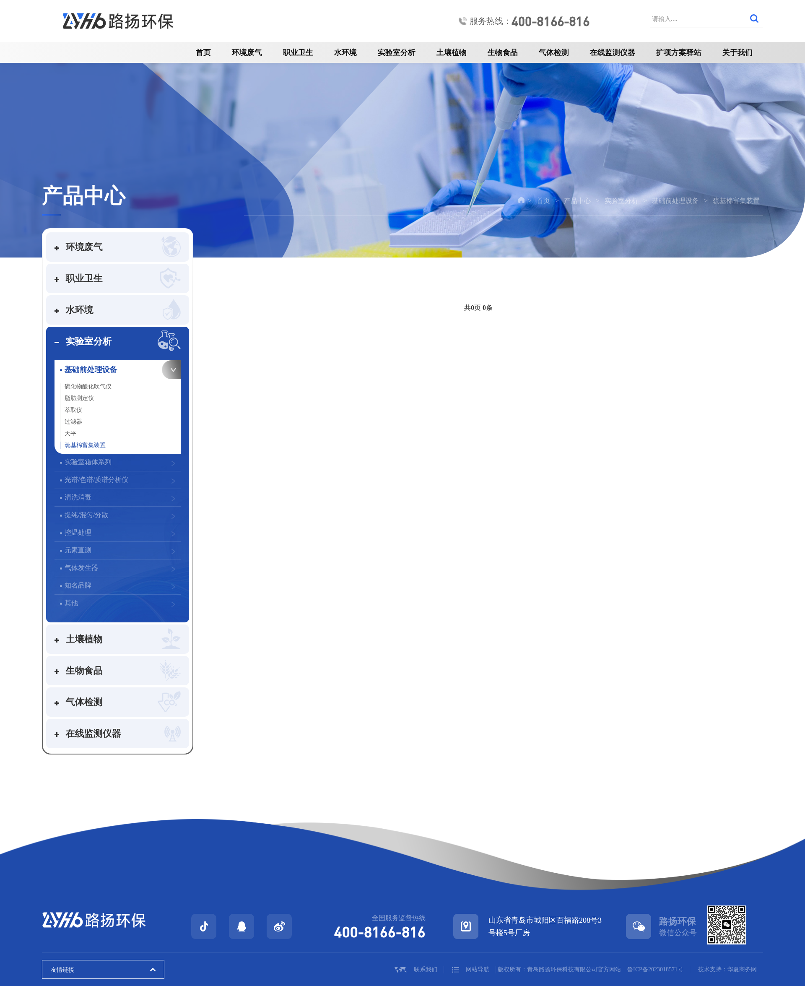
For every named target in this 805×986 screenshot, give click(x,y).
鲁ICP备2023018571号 (655, 969)
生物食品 (503, 52)
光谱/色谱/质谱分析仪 (96, 479)
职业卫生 (298, 52)
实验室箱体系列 (88, 462)
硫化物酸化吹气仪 (88, 386)
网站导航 (477, 969)
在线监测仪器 (612, 52)
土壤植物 (451, 52)
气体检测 (554, 52)
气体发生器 (81, 567)
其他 (71, 602)
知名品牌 (78, 585)
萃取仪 (73, 410)
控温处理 (78, 532)
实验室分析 (396, 52)
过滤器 (73, 422)
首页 (203, 52)
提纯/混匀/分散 (86, 514)
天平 (70, 433)
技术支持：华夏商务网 (727, 969)
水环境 (345, 52)
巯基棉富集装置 (736, 200)
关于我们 (737, 52)
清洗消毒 (78, 497)
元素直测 (78, 550)
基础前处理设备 (675, 200)
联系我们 (425, 969)
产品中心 (577, 200)
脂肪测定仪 (79, 398)
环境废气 (247, 52)
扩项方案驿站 (678, 52)
